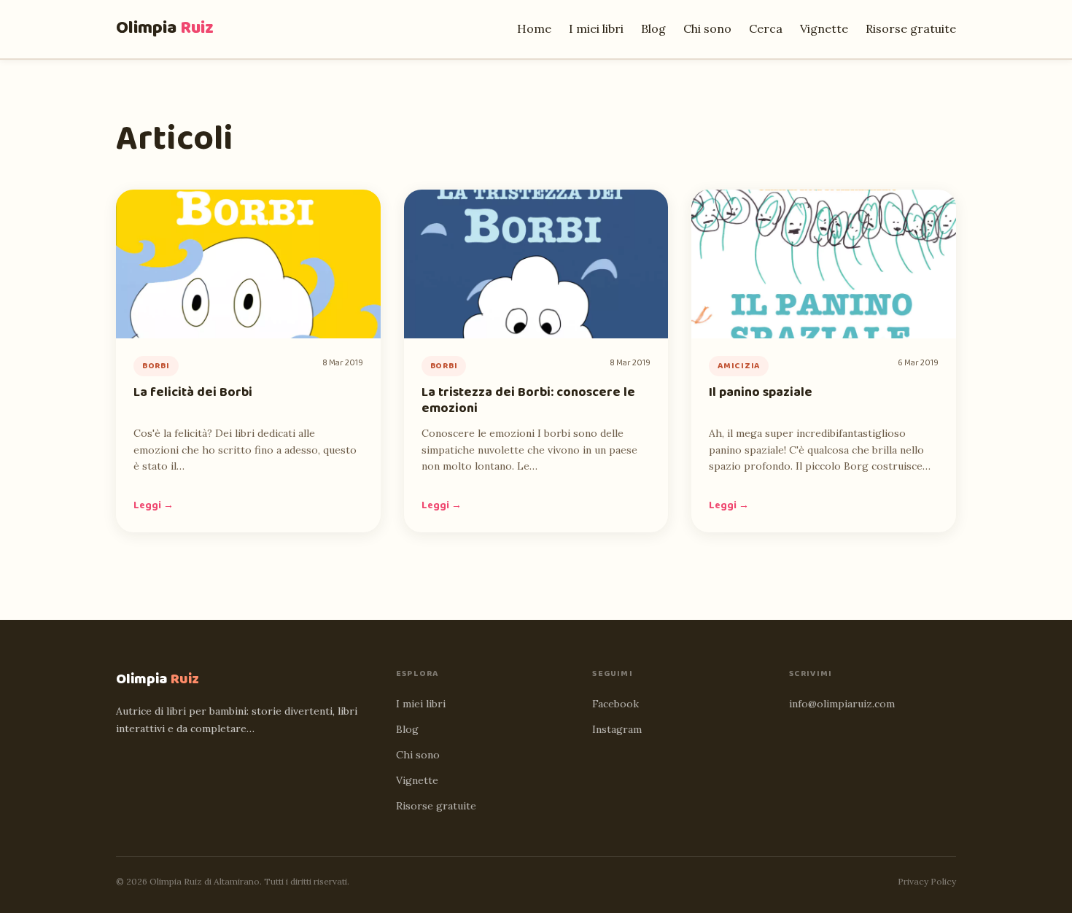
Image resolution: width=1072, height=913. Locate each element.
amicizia (739, 366)
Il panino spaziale (760, 392)
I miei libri (596, 28)
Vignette (824, 28)
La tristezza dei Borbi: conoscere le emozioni (528, 400)
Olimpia (165, 28)
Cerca (765, 28)
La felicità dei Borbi (192, 392)
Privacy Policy (927, 881)
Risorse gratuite (911, 28)
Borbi (156, 366)
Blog (653, 28)
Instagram (617, 729)
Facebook (615, 703)
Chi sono (707, 28)
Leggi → (153, 505)
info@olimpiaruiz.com (842, 703)
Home (534, 28)
